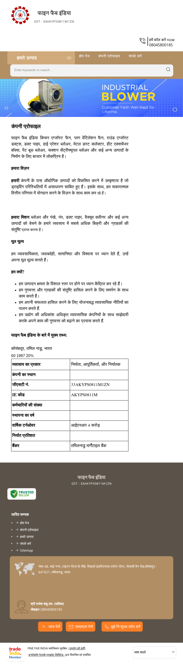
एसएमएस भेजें (84, 626)
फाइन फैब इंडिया (54, 16)
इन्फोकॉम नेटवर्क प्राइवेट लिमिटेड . (47, 655)
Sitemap (26, 550)
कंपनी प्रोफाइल (109, 55)
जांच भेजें (53, 626)
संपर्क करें (135, 55)
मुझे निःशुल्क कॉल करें (125, 626)
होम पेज (84, 55)
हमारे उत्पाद (27, 58)
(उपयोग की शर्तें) (77, 648)
